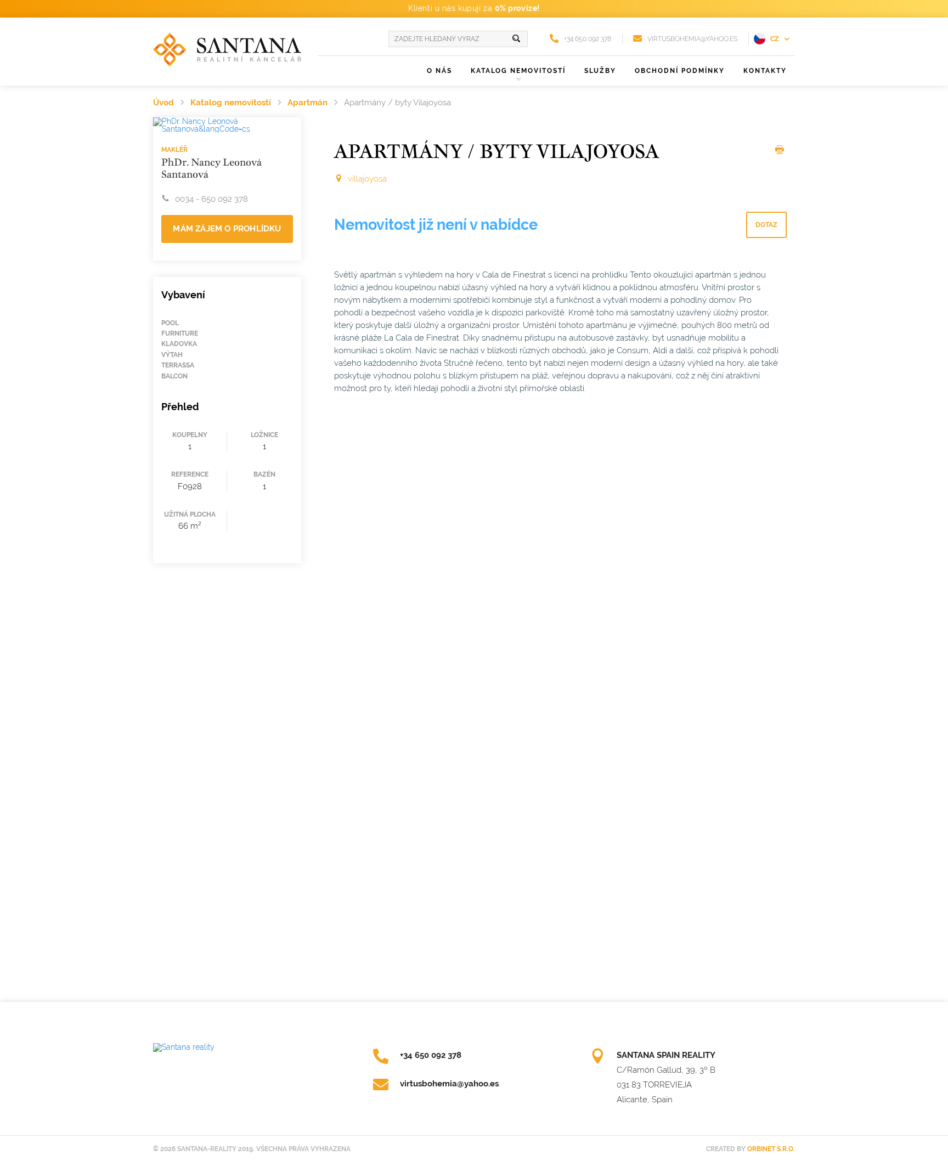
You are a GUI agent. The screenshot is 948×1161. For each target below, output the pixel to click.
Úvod (163, 102)
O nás (439, 71)
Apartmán (307, 102)
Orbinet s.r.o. (771, 1149)
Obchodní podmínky (680, 71)
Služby (600, 71)
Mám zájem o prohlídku (227, 229)
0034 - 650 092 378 (211, 199)
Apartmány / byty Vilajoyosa (397, 102)
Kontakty (765, 71)
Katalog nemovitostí (230, 102)
